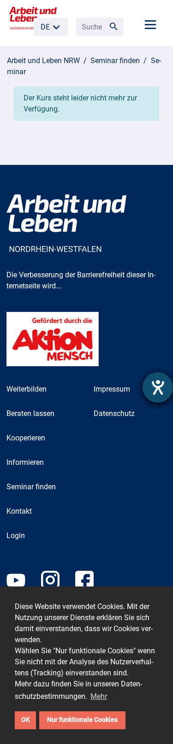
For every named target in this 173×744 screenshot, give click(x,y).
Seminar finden (115, 60)
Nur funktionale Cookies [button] (82, 720)
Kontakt (19, 511)
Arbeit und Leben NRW (43, 60)
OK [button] (25, 720)
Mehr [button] (98, 696)
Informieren (25, 462)
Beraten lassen (30, 413)
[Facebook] (91, 584)
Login (15, 535)
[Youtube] (23, 584)
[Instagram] (58, 584)
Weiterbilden (26, 389)
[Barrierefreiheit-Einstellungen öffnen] (158, 387)
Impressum (112, 389)
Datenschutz (114, 413)
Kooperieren (25, 438)
